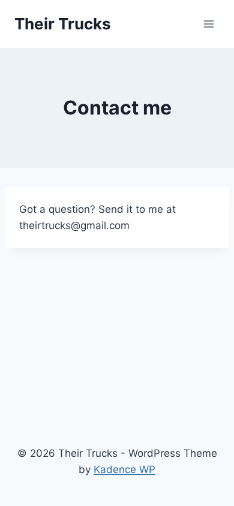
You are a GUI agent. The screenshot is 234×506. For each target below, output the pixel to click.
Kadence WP (124, 469)
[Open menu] (208, 23)
